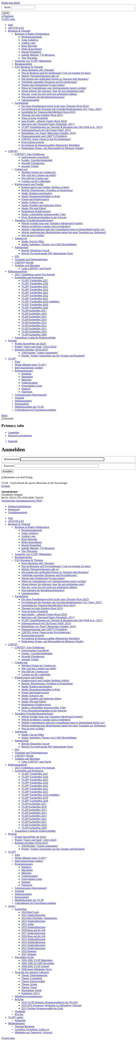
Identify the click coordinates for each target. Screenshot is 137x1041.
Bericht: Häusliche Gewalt (35, 250)
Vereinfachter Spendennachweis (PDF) (21, 500)
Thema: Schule (29, 984)
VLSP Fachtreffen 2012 (34, 325)
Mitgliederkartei (16, 1023)
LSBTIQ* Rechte (24, 262)
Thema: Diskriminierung (34, 975)
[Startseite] (7, 16)
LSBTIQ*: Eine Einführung (29, 154)
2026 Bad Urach (30, 912)
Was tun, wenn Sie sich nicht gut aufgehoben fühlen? (49, 94)
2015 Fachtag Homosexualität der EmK (42, 1008)
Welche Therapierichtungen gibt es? (40, 76)
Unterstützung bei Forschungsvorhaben (35, 409)
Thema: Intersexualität (33, 981)
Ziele (17, 361)
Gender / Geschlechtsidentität (36, 160)
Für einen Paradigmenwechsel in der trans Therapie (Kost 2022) (55, 106)
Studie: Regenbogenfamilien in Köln (40, 196)
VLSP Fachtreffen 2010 (34, 331)
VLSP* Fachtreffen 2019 (34, 304)
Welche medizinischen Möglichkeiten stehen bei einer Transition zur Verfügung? (63, 232)
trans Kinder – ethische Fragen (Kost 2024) (44, 121)
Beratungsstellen (23, 63)
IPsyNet (19, 1014)
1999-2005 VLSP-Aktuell (35, 966)
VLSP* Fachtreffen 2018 (34, 307)
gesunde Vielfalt (29, 166)
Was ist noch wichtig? (32, 235)
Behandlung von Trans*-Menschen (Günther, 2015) (48, 133)
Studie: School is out (32, 202)
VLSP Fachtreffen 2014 (34, 319)
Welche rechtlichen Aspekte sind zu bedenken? (46, 226)
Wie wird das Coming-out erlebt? (38, 175)
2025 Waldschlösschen (33, 915)
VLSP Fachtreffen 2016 (34, 313)
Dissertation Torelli (31, 990)
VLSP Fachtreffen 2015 (34, 316)
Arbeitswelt (21, 238)
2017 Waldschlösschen (33, 933)
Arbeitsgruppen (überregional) (31, 394)
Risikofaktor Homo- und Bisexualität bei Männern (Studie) (52, 148)
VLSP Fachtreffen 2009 (34, 334)
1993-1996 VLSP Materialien (37, 960)
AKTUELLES (16, 27)
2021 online (27, 924)
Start (10, 24)
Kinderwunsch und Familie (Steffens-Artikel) (45, 187)
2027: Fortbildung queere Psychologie (35, 274)
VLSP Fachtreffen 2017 (34, 310)
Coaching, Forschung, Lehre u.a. (32, 1029)
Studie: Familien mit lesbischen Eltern (41, 205)
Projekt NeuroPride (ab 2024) (30, 343)
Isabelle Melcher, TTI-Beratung (38, 54)
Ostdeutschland (29, 382)
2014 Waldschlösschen (33, 942)
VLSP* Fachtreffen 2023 (34, 292)
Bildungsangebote (17, 271)
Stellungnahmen (23, 400)
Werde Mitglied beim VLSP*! (30, 364)
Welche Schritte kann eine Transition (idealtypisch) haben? (52, 223)
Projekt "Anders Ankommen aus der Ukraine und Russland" (53, 355)
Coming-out (21, 169)
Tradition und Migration (27, 265)
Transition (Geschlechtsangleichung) (34, 220)
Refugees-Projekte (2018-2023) (31, 349)
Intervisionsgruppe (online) (29, 367)
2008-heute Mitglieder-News (36, 969)
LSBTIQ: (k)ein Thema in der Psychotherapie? (46, 139)
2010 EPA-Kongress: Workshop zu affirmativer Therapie (51, 1005)
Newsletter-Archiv (24, 957)
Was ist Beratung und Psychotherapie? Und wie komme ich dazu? (56, 73)
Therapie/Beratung (24, 1026)
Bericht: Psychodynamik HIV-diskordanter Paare (47, 253)
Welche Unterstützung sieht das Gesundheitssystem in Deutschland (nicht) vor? (63, 229)
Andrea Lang (28, 42)
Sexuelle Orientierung (32, 163)
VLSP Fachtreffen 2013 (34, 322)
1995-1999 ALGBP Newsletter (37, 963)
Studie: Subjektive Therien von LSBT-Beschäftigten (49, 244)
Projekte (12, 340)
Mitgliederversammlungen (28, 996)
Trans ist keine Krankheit (34, 118)
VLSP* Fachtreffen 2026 (34, 283)
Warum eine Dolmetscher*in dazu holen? (43, 85)
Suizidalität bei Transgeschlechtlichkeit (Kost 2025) (48, 112)
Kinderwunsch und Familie (29, 184)
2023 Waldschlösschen (33, 921)
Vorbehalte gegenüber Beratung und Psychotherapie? (49, 82)
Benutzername (11, 459)
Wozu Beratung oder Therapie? (37, 70)
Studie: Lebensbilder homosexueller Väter (43, 214)
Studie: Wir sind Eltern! (33, 208)
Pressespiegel (22, 403)
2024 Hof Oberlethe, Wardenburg (39, 918)
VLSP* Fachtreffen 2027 (34, 280)
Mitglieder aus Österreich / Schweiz (33, 1032)
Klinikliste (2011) (30, 993)
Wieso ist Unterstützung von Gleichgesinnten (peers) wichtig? (53, 88)
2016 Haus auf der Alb (33, 936)
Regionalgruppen (24, 370)
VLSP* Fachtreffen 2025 (34, 286)
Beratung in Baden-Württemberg (32, 33)
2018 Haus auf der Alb (33, 930)
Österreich (26, 391)
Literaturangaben (30, 100)
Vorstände (20, 1011)
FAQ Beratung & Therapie (29, 67)
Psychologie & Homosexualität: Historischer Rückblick (50, 145)
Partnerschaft (21, 247)
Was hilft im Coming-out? (35, 178)
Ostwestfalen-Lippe (31, 385)
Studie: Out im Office (32, 241)
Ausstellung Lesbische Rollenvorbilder (35, 337)
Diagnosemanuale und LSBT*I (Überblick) (44, 136)
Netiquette (20, 1020)
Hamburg (26, 373)
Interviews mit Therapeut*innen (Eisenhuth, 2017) (48, 124)
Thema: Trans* (29, 987)
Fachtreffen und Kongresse (29, 277)
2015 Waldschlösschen (33, 939)
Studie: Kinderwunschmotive (36, 193)
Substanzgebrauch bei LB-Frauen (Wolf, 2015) (46, 130)
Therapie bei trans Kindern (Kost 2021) (42, 115)
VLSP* (12, 358)
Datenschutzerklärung (19, 506)
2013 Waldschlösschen (33, 945)
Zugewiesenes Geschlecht (35, 157)
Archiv (11, 906)
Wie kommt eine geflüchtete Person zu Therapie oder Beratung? (55, 79)
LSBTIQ (13, 151)
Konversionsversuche (32, 142)
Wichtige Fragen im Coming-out (38, 172)
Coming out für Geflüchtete (35, 181)
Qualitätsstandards (17, 512)
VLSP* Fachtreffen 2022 (34, 295)
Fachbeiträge (21, 103)
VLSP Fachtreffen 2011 (33, 328)
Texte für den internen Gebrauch (32, 972)
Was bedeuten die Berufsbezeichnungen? (43, 97)
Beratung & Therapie (19, 30)
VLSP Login (8, 19)
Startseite (13, 441)
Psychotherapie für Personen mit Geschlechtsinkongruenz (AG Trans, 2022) (61, 109)
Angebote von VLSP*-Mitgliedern (33, 60)
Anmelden (13, 432)
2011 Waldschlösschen (33, 948)
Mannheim (27, 376)
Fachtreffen (21, 909)
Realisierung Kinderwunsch (36, 211)
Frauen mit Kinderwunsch (35, 199)
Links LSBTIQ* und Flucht (36, 268)
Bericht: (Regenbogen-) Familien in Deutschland (47, 190)
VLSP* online (15, 1017)
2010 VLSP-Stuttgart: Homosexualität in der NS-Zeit (49, 1002)
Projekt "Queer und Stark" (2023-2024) (35, 346)
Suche (7, 7)
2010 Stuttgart (28, 951)
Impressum (14, 509)
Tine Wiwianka (29, 57)
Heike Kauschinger (31, 48)
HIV (17, 256)
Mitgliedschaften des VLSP (29, 406)
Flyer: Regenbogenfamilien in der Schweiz (43, 217)
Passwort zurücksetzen (20, 435)
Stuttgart (25, 388)
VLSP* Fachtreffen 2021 (34, 298)
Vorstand (19, 397)
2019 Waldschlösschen (33, 927)
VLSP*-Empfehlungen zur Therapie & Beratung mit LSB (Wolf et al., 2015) (61, 127)
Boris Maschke (29, 45)
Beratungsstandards (31, 36)
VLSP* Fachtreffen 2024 (34, 289)
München (26, 379)
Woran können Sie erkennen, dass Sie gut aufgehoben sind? (52, 91)
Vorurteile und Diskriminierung (31, 259)
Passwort (9, 465)
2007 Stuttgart (28, 954)
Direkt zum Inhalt (10, 2)
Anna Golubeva (29, 39)
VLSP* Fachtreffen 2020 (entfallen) (40, 301)
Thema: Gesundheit (31, 978)
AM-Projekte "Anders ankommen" (39, 352)
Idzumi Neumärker (31, 51)
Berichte (19, 999)
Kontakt (5, 486)
